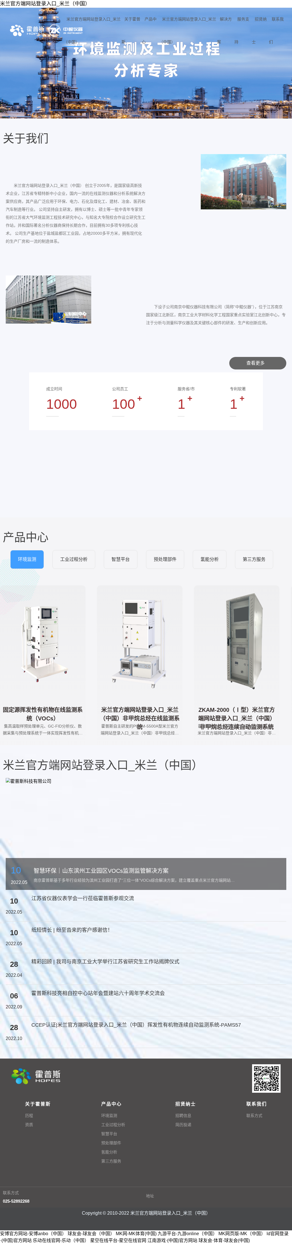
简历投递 (183, 1124)
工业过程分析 (113, 1124)
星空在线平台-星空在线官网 (118, 1240)
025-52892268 (16, 1201)
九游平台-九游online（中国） (187, 1233)
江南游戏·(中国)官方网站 (172, 1240)
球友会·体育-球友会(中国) (224, 1240)
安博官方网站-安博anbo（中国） (33, 1233)
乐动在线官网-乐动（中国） (61, 1240)
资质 (29, 1124)
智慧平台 (109, 1133)
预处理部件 (111, 1143)
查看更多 (256, 363)
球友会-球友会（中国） (91, 1233)
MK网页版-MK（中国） (241, 1233)
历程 (29, 1115)
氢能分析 (109, 1152)
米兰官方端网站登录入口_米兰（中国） (45, 4)
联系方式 (254, 1115)
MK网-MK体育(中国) (136, 1233)
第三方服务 (111, 1161)
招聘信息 (183, 1115)
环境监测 (109, 1115)
